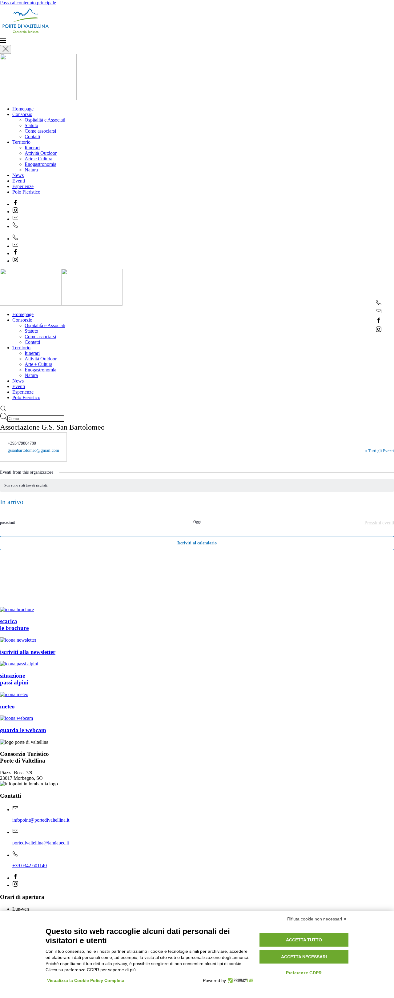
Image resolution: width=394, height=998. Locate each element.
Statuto (31, 125)
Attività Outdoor (41, 153)
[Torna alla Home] (51, 34)
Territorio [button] (21, 347)
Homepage (23, 108)
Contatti (32, 136)
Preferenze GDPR (304, 972)
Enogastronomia (40, 164)
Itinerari (32, 147)
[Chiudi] (5, 49)
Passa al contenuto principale (28, 2)
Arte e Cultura (38, 158)
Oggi (197, 522)
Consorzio (22, 114)
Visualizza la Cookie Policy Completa (85, 980)
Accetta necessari (304, 956)
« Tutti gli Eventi (379, 450)
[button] (197, 41)
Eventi (18, 180)
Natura (31, 169)
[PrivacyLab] (239, 980)
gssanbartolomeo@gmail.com (33, 450)
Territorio (21, 142)
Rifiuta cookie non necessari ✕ (317, 918)
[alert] (197, 485)
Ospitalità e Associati (45, 119)
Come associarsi (40, 131)
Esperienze (23, 186)
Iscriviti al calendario (197, 543)
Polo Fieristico (26, 191)
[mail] (379, 312)
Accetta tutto (304, 939)
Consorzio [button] (22, 320)
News (18, 175)
